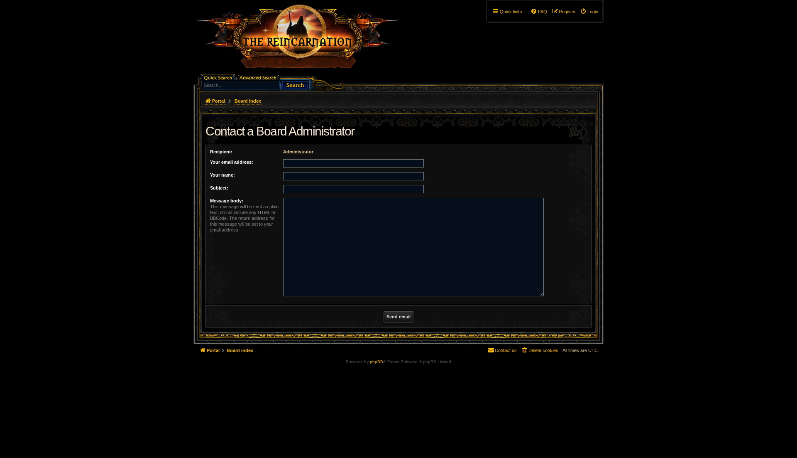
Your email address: (231, 162)
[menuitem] (589, 12)
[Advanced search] (259, 77)
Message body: (226, 200)
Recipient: (221, 151)
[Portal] (302, 40)
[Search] (295, 84)
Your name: (222, 174)
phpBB (376, 362)
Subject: (219, 187)
